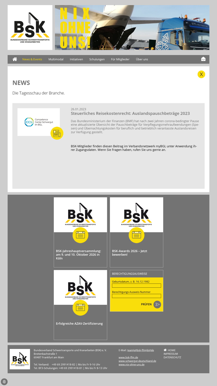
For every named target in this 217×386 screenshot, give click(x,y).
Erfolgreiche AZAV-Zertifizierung (79, 323)
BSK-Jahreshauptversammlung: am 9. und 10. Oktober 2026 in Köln (78, 254)
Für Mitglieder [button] (120, 59)
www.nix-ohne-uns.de (131, 364)
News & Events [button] (32, 59)
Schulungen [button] (97, 59)
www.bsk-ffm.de (128, 357)
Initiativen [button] (76, 59)
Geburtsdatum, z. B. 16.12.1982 (131, 281)
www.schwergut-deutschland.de (137, 361)
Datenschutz (172, 357)
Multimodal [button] (55, 59)
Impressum (171, 353)
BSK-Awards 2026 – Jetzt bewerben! (129, 253)
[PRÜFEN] (157, 305)
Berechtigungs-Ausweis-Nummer (131, 292)
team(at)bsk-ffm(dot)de (140, 350)
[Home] (30, 27)
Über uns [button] (142, 59)
